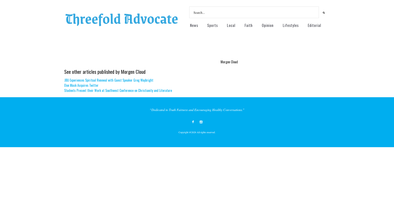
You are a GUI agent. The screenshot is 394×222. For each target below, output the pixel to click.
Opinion (268, 25)
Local (231, 25)
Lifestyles (291, 25)
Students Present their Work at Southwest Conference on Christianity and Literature (118, 90)
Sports (212, 25)
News (194, 25)
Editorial (314, 25)
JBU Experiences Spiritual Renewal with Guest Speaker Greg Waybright (108, 80)
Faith (249, 25)
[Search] (323, 12)
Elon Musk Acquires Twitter (81, 85)
